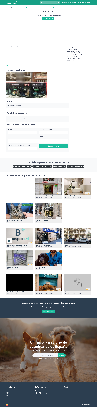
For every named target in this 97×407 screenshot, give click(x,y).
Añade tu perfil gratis (77, 2)
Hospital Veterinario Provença (15, 220)
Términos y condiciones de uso (42, 390)
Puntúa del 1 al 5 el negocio (46, 129)
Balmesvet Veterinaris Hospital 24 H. (17, 245)
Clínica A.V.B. (68, 245)
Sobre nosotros (10, 390)
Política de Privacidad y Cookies (42, 393)
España (8, 8)
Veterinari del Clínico (70, 196)
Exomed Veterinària (12, 267)
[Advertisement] (70, 33)
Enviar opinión (54, 146)
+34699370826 (48, 18)
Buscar (62, 355)
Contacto (66, 390)
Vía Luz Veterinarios (70, 292)
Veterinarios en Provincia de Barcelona (22, 8)
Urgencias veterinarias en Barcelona (75, 166)
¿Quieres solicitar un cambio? (13, 65)
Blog (7, 395)
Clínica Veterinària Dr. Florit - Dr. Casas (46, 196)
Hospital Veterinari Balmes (43, 245)
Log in (88, 2)
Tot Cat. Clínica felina (42, 220)
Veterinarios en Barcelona (65, 8)
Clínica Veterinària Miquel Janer (44, 292)
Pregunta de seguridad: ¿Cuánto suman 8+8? (19, 145)
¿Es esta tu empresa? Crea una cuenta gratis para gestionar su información (25, 67)
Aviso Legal (38, 392)
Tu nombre (10, 129)
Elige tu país (11, 404)
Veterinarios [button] (64, 2)
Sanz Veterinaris (40, 267)
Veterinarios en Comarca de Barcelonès (45, 8)
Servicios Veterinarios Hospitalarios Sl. (17, 292)
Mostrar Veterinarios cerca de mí (49, 358)
